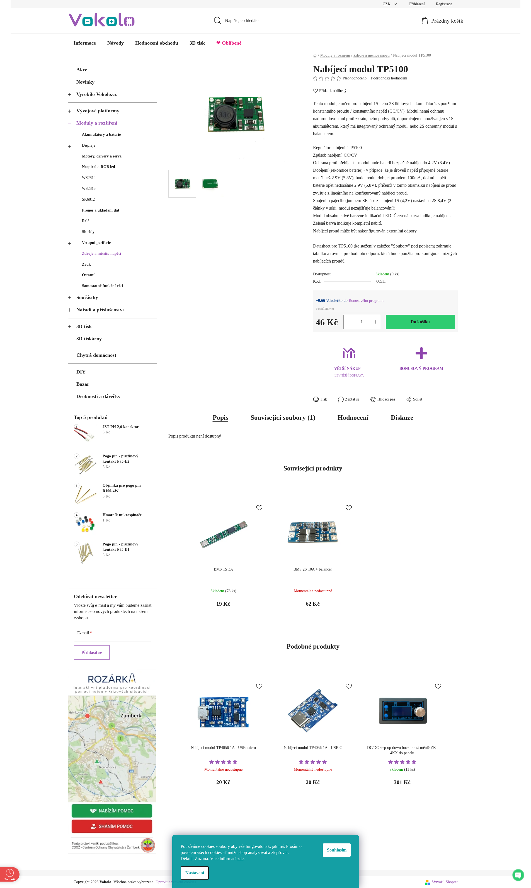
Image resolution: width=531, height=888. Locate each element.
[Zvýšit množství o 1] (376, 322)
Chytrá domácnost (96, 355)
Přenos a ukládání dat (100, 210)
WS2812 (89, 178)
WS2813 (89, 188)
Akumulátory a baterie (101, 134)
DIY (81, 372)
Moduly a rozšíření (96, 123)
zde (240, 858)
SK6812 (88, 199)
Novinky (85, 82)
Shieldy (88, 232)
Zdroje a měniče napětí (101, 253)
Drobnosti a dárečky (98, 396)
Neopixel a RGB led (98, 167)
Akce (81, 69)
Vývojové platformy (97, 110)
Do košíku (420, 321)
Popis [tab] (220, 417)
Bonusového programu (366, 301)
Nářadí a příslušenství (100, 309)
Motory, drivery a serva (102, 156)
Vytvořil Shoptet (445, 882)
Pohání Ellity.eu (325, 308)
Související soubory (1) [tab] (283, 417)
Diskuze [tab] (402, 417)
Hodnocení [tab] (353, 417)
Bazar (82, 384)
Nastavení (194, 872)
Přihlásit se (91, 652)
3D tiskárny (89, 338)
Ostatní (88, 275)
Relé (85, 221)
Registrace (444, 4)
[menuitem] (84, 42)
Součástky (87, 297)
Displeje (88, 145)
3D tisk (84, 326)
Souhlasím (336, 850)
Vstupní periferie (96, 243)
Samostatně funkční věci (102, 286)
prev (172, 737)
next (453, 737)
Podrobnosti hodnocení (389, 78)
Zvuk (86, 264)
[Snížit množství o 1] (348, 322)
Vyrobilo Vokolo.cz (96, 94)
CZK (387, 4)
